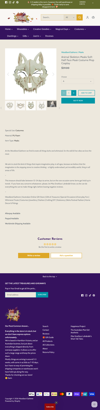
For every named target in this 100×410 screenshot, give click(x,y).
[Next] (49, 74)
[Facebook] (6, 2)
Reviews (46, 334)
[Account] (87, 17)
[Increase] (73, 93)
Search (45, 326)
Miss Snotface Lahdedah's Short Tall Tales (81, 337)
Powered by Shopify (12, 401)
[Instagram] (10, 2)
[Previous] (11, 74)
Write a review (33, 255)
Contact (46, 330)
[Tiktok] (13, 2)
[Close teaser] (56, 402)
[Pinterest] (17, 2)
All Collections (48, 345)
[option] (30, 74)
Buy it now (78, 101)
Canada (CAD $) (82, 3)
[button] (50, 406)
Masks (81, 52)
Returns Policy (48, 352)
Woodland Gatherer (69, 52)
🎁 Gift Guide (48, 337)
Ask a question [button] (66, 255)
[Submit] (80, 17)
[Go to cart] (93, 17)
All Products (47, 341)
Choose (64, 77)
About (45, 348)
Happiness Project (78, 326)
